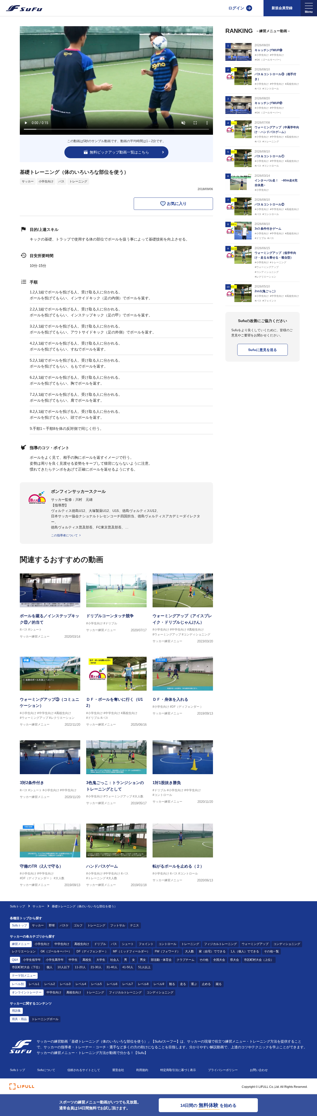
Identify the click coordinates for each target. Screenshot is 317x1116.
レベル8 (143, 984)
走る (183, 984)
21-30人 (96, 967)
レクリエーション (24, 951)
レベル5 (96, 984)
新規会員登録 (282, 8)
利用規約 (142, 1070)
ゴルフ (78, 925)
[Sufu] (21, 8)
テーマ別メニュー (24, 975)
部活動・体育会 (161, 960)
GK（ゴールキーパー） (56, 951)
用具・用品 (19, 1019)
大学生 (100, 960)
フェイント (146, 944)
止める (206, 984)
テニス (134, 925)
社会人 (114, 960)
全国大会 (219, 960)
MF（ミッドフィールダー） (131, 951)
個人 (50, 967)
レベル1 (34, 984)
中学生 (73, 960)
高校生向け (81, 944)
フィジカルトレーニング (220, 944)
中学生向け (61, 944)
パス (61, 181)
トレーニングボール (45, 1019)
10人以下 (63, 967)
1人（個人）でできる (245, 951)
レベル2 (49, 984)
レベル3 (65, 984)
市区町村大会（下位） (27, 967)
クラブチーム (185, 960)
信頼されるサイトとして (83, 1070)
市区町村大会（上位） (259, 960)
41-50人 (127, 967)
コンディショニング (286, 944)
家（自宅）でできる (212, 951)
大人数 (189, 951)
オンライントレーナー (27, 992)
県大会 (234, 960)
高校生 (86, 960)
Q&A (15, 960)
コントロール (167, 944)
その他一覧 (271, 951)
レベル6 (112, 984)
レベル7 (127, 984)
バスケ (64, 925)
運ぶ (194, 984)
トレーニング (78, 181)
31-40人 (111, 967)
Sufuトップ (17, 906)
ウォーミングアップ (255, 944)
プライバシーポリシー (223, 1070)
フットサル (117, 925)
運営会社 (118, 1070)
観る (172, 984)
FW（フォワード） (167, 951)
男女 (143, 960)
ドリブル (100, 944)
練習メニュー (21, 944)
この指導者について (64, 535)
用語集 (16, 1010)
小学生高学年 (55, 960)
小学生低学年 (32, 960)
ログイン (236, 8)
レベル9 (159, 984)
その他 (203, 960)
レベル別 (18, 984)
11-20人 (80, 967)
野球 (52, 925)
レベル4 (81, 984)
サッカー (28, 181)
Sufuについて (46, 1070)
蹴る (219, 984)
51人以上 (144, 967)
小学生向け (46, 181)
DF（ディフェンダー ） (92, 951)
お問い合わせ (259, 1070)
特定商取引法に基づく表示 (178, 1070)
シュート (128, 944)
